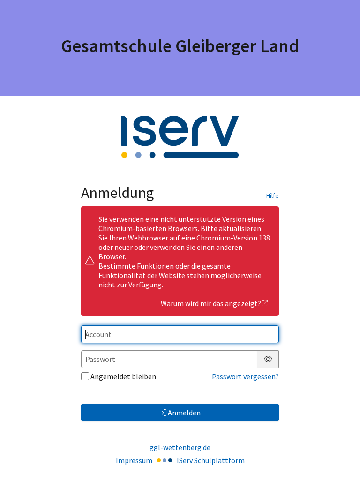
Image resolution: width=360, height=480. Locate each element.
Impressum (134, 460)
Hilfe (272, 195)
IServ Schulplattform (211, 460)
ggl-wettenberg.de (180, 447)
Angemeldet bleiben (123, 376)
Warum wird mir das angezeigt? (211, 303)
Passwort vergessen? (245, 376)
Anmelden (184, 412)
